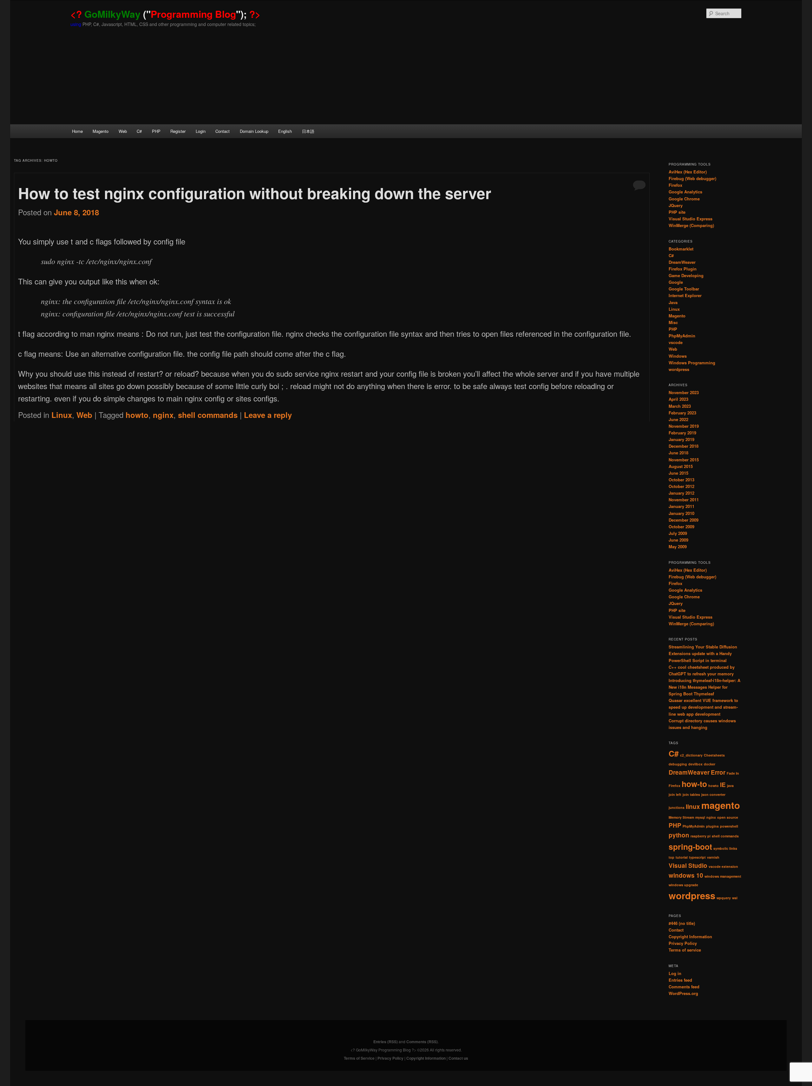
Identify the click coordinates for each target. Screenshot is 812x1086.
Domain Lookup (254, 131)
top (671, 857)
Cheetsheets (714, 755)
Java (673, 302)
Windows (678, 356)
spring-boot (690, 846)
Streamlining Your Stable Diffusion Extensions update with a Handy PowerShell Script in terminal (703, 653)
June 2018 (678, 453)
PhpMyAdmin (682, 336)
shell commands (208, 414)
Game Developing (686, 275)
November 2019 (684, 426)
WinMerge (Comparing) (691, 225)
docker (709, 764)
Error (718, 772)
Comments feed (684, 987)
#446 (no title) (682, 923)
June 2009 (678, 540)
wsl (734, 897)
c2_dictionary (691, 755)
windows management (722, 876)
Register (178, 131)
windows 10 (686, 875)
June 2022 (678, 419)
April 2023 (678, 399)
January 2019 (681, 439)
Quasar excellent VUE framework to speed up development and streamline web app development (703, 707)
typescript (697, 857)
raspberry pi (700, 836)
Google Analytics (685, 192)
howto (137, 414)
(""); (165, 14)
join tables (691, 794)
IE (723, 784)
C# (139, 131)
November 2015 (684, 460)
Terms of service (685, 950)
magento (720, 805)
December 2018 (683, 446)
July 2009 (678, 533)
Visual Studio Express (690, 219)
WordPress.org (683, 993)
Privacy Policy (683, 943)
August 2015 (681, 466)
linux (693, 806)
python (679, 835)
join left (675, 794)
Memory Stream (681, 817)
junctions (676, 807)
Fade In (733, 773)
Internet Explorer (685, 295)
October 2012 (681, 486)
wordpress (679, 369)
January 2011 (681, 506)
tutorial (682, 857)
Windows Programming (692, 363)
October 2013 (681, 480)
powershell (729, 826)
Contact (222, 131)
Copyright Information (690, 936)
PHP (156, 131)
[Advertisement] (406, 76)
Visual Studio (688, 865)
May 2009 (678, 546)
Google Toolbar (684, 289)
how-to (694, 784)
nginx (163, 414)
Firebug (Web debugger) (692, 178)
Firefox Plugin (683, 269)
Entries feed (680, 980)
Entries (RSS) (385, 1041)
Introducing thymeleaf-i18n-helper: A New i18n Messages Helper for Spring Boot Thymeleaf (704, 687)
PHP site (677, 212)
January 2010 (681, 513)
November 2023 (684, 392)
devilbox (695, 764)
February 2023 (682, 413)
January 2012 (681, 493)
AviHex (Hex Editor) (688, 172)
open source (727, 817)
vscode (676, 342)
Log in (675, 973)
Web (123, 131)
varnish (713, 857)
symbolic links (725, 848)
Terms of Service (359, 1058)
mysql (700, 817)
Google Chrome (684, 199)
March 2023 (680, 406)
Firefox (675, 185)
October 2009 (681, 526)
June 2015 (678, 473)
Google (676, 282)
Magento (100, 131)
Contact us (458, 1058)
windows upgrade (683, 884)
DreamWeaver (682, 262)
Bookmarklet (681, 249)
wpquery (724, 897)
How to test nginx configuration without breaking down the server (254, 193)
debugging (678, 764)
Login (201, 131)
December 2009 (683, 520)
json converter (713, 794)
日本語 (308, 131)
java (730, 785)
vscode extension (723, 866)
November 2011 (684, 500)
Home (77, 131)
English (285, 131)
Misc (673, 322)
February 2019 (682, 433)
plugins (712, 826)
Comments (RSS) (422, 1041)
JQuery (676, 205)
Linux (61, 414)
